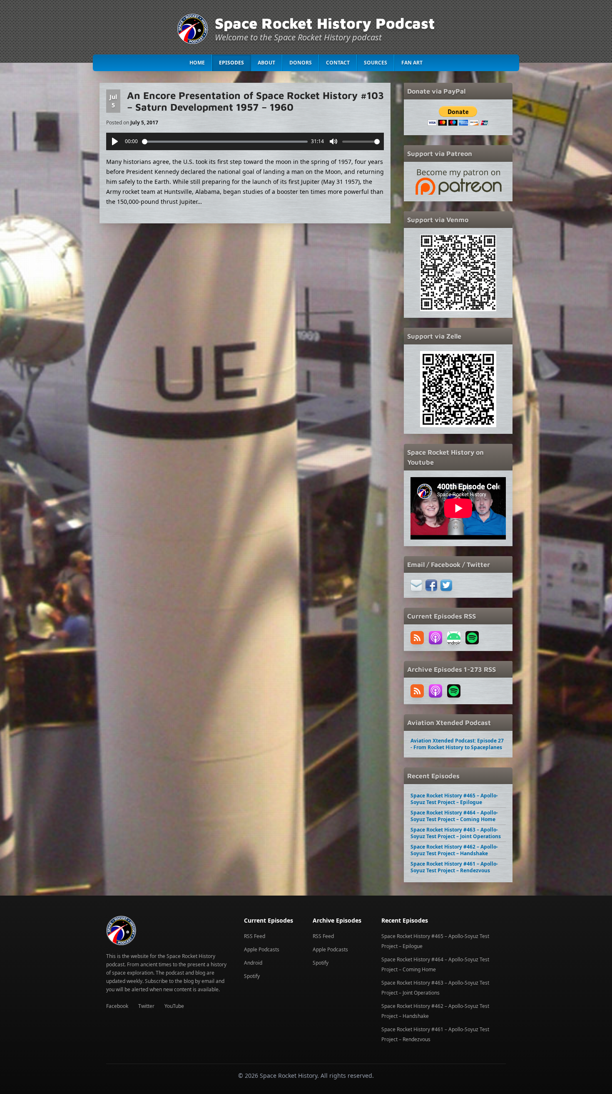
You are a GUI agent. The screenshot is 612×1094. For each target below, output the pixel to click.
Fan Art (412, 62)
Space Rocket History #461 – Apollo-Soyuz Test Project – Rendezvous (454, 867)
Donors (300, 62)
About (266, 62)
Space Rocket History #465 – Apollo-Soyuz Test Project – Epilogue (454, 799)
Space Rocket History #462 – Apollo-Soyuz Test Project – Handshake (454, 850)
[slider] (225, 142)
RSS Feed (254, 936)
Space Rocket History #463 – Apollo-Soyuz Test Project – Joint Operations (455, 833)
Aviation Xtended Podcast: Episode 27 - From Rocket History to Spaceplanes (457, 744)
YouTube (174, 1006)
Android (253, 962)
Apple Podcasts (261, 949)
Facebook (117, 1006)
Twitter (146, 1006)
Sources (375, 62)
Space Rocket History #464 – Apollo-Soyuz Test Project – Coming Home (454, 816)
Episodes (231, 62)
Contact (338, 62)
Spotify (252, 976)
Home (197, 62)
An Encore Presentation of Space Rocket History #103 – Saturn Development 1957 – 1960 (255, 101)
